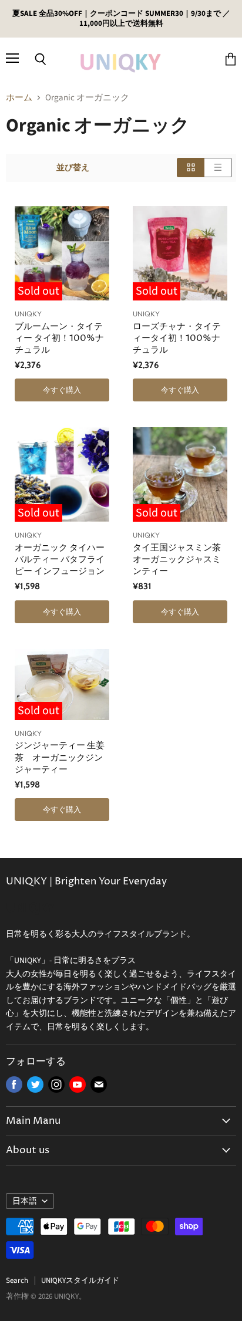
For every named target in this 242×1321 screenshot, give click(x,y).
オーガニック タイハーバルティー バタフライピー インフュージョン (60, 559)
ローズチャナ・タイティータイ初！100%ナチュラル (177, 338)
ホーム (19, 98)
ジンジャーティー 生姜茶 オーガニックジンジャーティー (60, 757)
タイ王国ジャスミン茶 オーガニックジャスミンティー (177, 559)
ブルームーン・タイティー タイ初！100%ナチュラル (59, 338)
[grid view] (190, 167)
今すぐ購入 (62, 389)
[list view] (218, 167)
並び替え (72, 168)
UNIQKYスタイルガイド (80, 1280)
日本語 (24, 1201)
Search (17, 1280)
